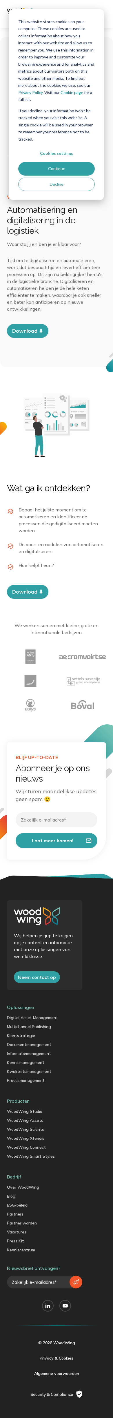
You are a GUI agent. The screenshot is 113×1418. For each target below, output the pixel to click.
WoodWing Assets (25, 1120)
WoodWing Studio (24, 1111)
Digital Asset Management (32, 1017)
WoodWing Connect (26, 1147)
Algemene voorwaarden (56, 1373)
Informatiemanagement (29, 1053)
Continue (56, 168)
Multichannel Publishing (29, 1026)
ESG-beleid (17, 1205)
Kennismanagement (25, 1062)
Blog (11, 1196)
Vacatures (16, 1232)
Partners (15, 1214)
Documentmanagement (29, 1044)
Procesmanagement (26, 1080)
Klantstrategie (21, 1035)
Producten (18, 1101)
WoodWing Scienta (25, 1129)
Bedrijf (14, 1177)
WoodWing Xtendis (25, 1138)
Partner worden (22, 1223)
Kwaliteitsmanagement (29, 1071)
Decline (56, 184)
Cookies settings (56, 153)
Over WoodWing (23, 1187)
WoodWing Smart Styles (31, 1156)
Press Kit (15, 1241)
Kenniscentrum (21, 1250)
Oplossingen (20, 1007)
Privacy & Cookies (56, 1358)
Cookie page (72, 92)
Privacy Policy (30, 92)
